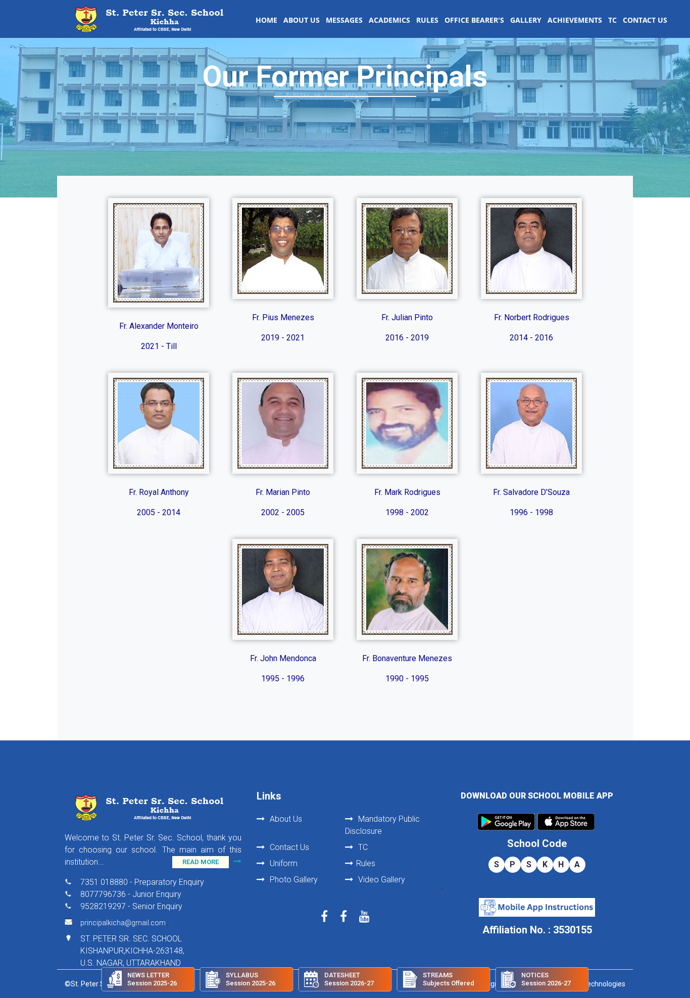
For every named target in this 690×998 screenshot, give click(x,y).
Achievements (575, 20)
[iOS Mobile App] (566, 821)
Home (266, 20)
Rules (427, 20)
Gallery (525, 20)
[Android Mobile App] (506, 821)
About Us (301, 20)
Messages (344, 20)
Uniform (283, 863)
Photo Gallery (293, 879)
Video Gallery (380, 879)
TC (612, 20)
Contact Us (645, 20)
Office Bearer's (474, 20)
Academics (389, 20)
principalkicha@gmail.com (123, 923)
